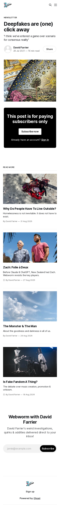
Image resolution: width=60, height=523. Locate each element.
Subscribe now (30, 131)
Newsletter (10, 17)
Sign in (45, 139)
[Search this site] (50, 4)
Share (49, 49)
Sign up (30, 491)
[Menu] (55, 4)
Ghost (37, 498)
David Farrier (21, 47)
